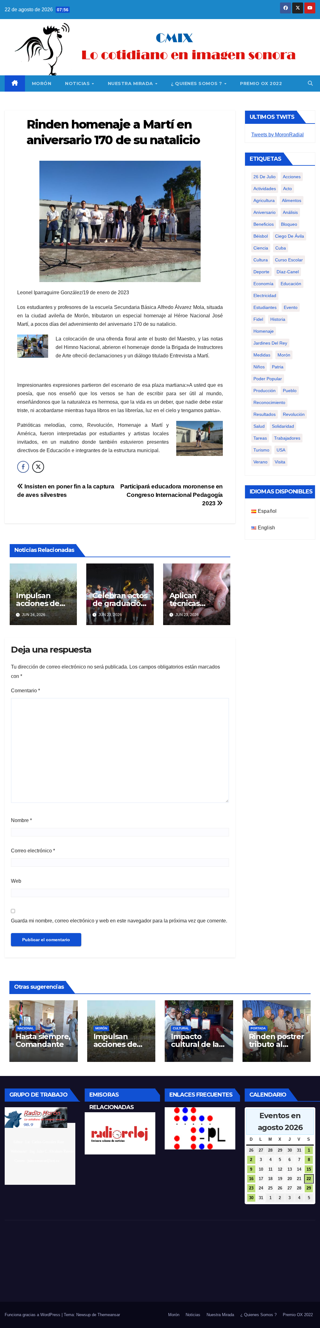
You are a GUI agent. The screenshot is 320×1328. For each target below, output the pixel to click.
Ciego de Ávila (289, 236)
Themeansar (109, 1314)
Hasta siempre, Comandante (43, 1040)
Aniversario (264, 212)
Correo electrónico (33, 850)
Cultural (181, 1028)
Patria (277, 366)
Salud (259, 426)
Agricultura (264, 200)
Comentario (25, 690)
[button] (310, 83)
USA (281, 449)
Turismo (261, 449)
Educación (291, 283)
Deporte (261, 271)
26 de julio (264, 176)
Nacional (26, 1028)
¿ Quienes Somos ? (197, 83)
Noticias (78, 83)
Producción (264, 390)
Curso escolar (289, 259)
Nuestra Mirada (131, 83)
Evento (291, 307)
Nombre (21, 820)
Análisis (290, 212)
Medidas (261, 354)
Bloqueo (289, 224)
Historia (277, 319)
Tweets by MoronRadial (277, 134)
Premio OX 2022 (261, 83)
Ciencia (260, 247)
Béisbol (260, 236)
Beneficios (263, 224)
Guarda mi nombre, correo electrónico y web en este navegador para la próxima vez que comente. (119, 920)
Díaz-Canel (288, 271)
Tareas (260, 438)
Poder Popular (267, 378)
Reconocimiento (269, 402)
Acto (287, 188)
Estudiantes (265, 307)
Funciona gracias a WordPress (33, 1314)
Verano (260, 461)
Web (16, 881)
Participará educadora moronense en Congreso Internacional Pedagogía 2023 (171, 495)
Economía (263, 283)
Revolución (294, 414)
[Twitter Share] (38, 467)
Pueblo (290, 390)
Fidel (258, 319)
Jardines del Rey (270, 343)
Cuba (280, 247)
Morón (42, 83)
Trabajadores (287, 438)
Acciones (292, 176)
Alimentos (291, 200)
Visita (280, 461)
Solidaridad (283, 426)
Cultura (260, 259)
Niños (259, 366)
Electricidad (264, 295)
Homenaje (263, 331)
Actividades (264, 188)
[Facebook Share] (23, 467)
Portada (258, 1028)
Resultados (264, 414)
